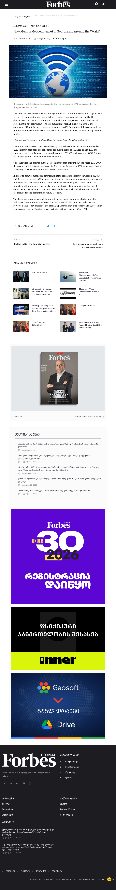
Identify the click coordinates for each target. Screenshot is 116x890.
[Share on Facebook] (41, 226)
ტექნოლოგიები (68, 798)
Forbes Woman (67, 809)
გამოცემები (66, 815)
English (27, 17)
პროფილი (7, 815)
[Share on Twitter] (48, 226)
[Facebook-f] (5, 783)
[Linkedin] (23, 783)
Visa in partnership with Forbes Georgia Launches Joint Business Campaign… (44, 308)
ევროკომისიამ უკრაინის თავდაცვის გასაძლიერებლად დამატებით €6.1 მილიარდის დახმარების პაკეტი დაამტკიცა (28, 832)
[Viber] (30, 783)
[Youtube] (17, 783)
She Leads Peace (39, 272)
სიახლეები (8, 798)
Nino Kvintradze (21, 39)
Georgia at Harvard (87, 306)
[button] (6, 4)
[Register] (104, 4)
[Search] (96, 4)
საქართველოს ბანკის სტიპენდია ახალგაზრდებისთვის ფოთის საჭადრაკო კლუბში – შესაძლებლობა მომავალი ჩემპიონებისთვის (28, 847)
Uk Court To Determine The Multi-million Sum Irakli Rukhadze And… (42, 291)
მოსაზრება (8, 809)
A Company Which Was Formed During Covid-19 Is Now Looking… (90, 325)
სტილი (63, 804)
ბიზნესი (6, 804)
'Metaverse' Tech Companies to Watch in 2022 (89, 291)
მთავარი (17, 17)
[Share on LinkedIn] (55, 226)
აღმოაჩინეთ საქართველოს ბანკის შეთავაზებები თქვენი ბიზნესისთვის (54, 491)
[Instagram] (11, 783)
